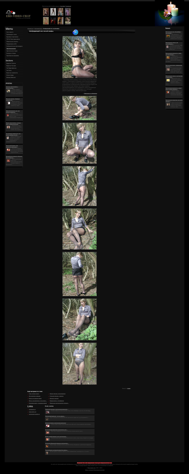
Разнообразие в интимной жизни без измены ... (56, 450)
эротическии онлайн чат (34, 414)
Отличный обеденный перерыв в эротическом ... (57, 443)
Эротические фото (38, 28)
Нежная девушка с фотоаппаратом (57, 393)
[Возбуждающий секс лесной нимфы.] (18, 14)
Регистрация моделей (99, 470)
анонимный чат (32, 409)
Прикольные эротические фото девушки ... (59, 403)
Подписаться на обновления (90, 93)
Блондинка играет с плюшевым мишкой (38, 403)
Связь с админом (89, 470)
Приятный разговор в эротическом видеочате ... (56, 409)
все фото (63, 6)
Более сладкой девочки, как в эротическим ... (56, 436)
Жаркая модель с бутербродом (57, 400)
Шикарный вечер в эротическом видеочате (55, 423)
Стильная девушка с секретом (56, 396)
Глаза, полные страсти (34, 393)
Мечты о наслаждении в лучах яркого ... (38, 400)
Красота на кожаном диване (35, 398)
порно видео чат (32, 411)
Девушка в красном (54, 398)
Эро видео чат (30, 28)
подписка (68, 6)
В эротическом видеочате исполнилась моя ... (56, 429)
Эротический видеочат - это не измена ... (55, 416)
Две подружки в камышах (34, 396)
